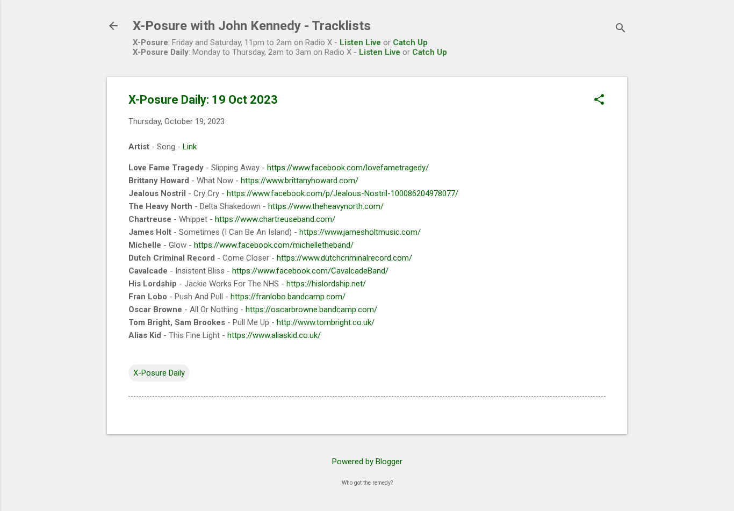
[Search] (620, 29)
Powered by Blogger (367, 461)
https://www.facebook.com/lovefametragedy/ (348, 167)
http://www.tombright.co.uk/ (326, 322)
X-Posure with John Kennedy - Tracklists (252, 25)
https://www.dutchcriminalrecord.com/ (344, 258)
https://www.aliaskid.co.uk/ (274, 335)
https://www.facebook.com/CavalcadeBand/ (310, 271)
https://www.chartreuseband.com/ (275, 219)
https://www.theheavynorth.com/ (326, 206)
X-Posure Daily (159, 373)
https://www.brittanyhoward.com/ (299, 180)
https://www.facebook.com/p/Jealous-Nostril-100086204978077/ (342, 193)
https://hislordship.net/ (326, 284)
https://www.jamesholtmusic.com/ (360, 232)
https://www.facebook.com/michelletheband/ (274, 245)
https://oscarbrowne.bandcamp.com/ (311, 309)
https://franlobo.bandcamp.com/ (288, 296)
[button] (599, 100)
